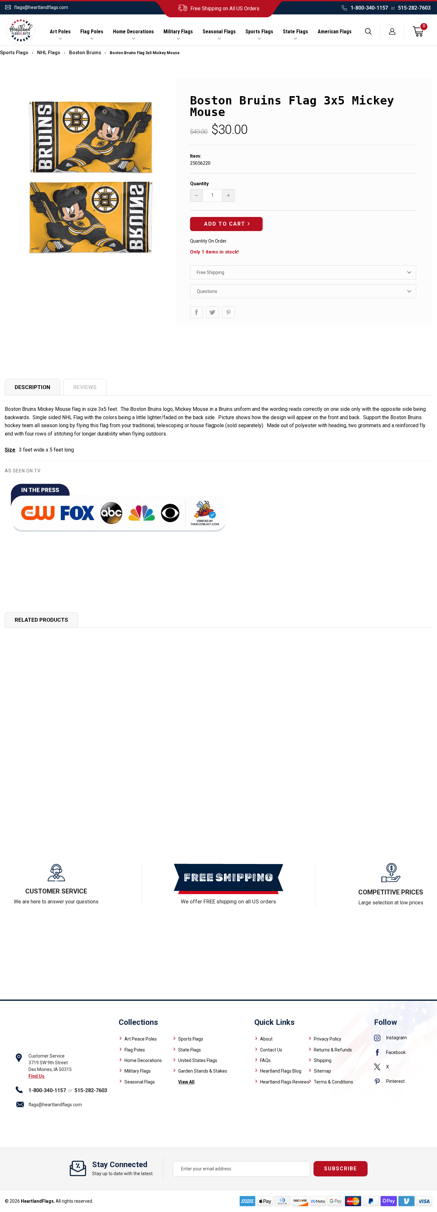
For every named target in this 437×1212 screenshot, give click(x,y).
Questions (207, 291)
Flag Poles (91, 31)
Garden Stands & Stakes (202, 1071)
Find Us (36, 1076)
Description (32, 387)
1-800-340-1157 (369, 8)
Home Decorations (133, 31)
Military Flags (178, 31)
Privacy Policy (327, 1039)
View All (186, 1081)
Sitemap (322, 1071)
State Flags (295, 31)
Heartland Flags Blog (280, 1071)
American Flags (335, 31)
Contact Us (271, 1049)
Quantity (199, 184)
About (266, 1039)
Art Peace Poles (140, 1039)
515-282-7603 (414, 8)
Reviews (85, 387)
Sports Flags (259, 31)
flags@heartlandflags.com (41, 7)
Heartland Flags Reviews (284, 1081)
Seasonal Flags (219, 31)
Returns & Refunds (333, 1049)
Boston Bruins (85, 52)
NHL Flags (48, 52)
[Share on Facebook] (196, 312)
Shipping (322, 1060)
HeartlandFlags (37, 1201)
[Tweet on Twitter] (212, 312)
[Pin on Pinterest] (228, 312)
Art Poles (60, 31)
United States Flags (197, 1060)
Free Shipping (210, 272)
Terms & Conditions (333, 1081)
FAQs (265, 1060)
